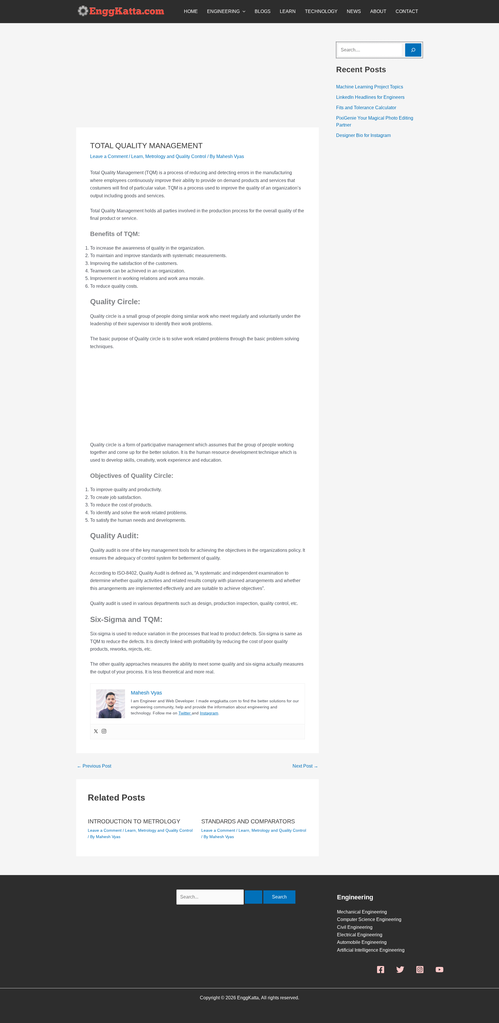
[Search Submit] (253, 897)
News (354, 11)
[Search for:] (219, 896)
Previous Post (94, 766)
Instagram (209, 713)
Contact (407, 11)
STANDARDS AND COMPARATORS (248, 821)
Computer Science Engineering (369, 919)
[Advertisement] (197, 84)
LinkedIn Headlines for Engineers (370, 97)
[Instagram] (104, 732)
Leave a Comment (109, 156)
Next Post (305, 766)
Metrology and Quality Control (175, 156)
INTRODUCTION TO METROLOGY (134, 821)
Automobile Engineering (362, 942)
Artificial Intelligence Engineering (371, 950)
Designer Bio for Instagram (363, 135)
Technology (321, 11)
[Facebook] (381, 969)
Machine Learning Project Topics (369, 86)
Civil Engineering (355, 927)
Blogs (263, 11)
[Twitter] (95, 732)
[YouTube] (439, 969)
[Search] (413, 50)
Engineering (223, 11)
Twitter (185, 713)
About (378, 11)
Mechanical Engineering (362, 911)
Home (191, 11)
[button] (242, 11)
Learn (288, 11)
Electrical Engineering (359, 934)
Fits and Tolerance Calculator (366, 107)
